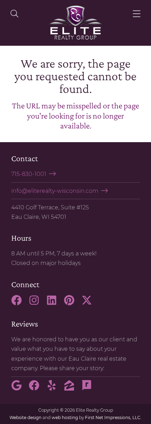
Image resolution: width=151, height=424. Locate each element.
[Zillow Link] (72, 388)
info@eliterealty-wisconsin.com (54, 191)
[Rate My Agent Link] (89, 388)
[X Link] (89, 303)
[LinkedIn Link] (54, 303)
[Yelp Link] (54, 388)
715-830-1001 (28, 174)
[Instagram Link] (37, 303)
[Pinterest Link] (72, 303)
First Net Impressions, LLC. (113, 417)
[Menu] (136, 14)
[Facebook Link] (19, 303)
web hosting (65, 417)
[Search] (14, 14)
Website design (25, 417)
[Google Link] (19, 388)
